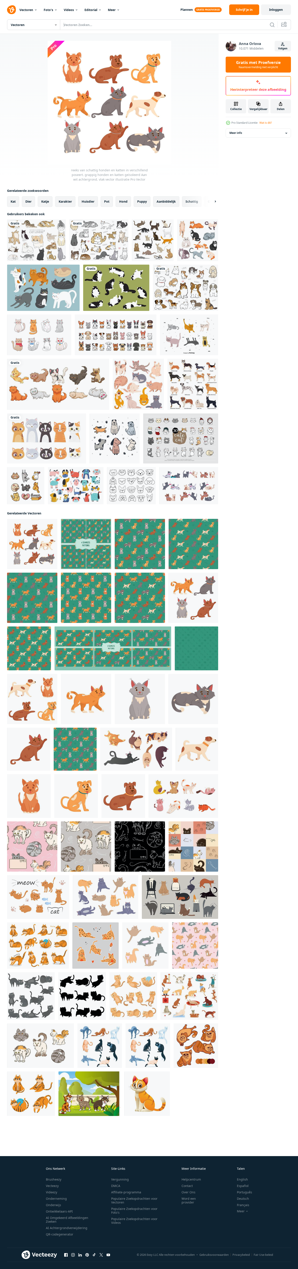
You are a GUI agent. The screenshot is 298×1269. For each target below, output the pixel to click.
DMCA (115, 1186)
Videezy (51, 1192)
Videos (69, 10)
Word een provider (189, 1200)
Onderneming (56, 1198)
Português (244, 1192)
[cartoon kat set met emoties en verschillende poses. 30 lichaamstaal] (180, 438)
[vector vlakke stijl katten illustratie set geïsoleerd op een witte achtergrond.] (36, 240)
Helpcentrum (191, 1179)
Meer (112, 10)
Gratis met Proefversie (258, 64)
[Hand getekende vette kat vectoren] (116, 288)
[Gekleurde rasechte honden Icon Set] (192, 384)
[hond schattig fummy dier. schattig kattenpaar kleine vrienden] (188, 485)
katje (45, 201)
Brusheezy (53, 1179)
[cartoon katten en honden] (115, 334)
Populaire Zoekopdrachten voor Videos (134, 1221)
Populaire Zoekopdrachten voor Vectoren (134, 1200)
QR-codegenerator (59, 1234)
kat (13, 201)
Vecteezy (52, 1186)
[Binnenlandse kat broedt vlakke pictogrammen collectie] (153, 240)
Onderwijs (53, 1205)
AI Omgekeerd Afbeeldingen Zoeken (67, 1220)
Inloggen (276, 9)
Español (243, 1186)
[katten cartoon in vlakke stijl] (133, 996)
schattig (192, 201)
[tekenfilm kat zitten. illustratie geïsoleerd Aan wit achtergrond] (147, 1093)
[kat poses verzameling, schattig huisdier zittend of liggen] (31, 1093)
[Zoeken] (272, 24)
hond (123, 201)
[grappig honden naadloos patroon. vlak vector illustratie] (29, 648)
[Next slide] (211, 201)
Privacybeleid (241, 1255)
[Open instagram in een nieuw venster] (73, 1255)
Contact (187, 1186)
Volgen (282, 48)
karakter (65, 201)
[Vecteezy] (11, 9)
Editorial (90, 10)
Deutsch (243, 1198)
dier (28, 201)
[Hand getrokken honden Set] (115, 438)
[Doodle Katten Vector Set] (189, 334)
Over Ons (188, 1192)
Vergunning (120, 1179)
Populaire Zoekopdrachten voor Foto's (134, 1211)
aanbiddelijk (166, 201)
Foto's (48, 10)
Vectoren (26, 10)
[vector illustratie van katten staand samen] (89, 1093)
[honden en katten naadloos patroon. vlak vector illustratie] (140, 544)
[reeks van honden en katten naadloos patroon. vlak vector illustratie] (86, 544)
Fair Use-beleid (263, 1255)
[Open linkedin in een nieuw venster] (80, 1255)
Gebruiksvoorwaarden (214, 1255)
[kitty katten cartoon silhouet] (82, 996)
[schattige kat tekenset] (43, 288)
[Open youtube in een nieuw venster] (108, 1255)
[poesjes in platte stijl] (31, 996)
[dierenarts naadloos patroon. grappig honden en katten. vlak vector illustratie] (196, 648)
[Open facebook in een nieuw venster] (66, 1255)
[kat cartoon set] (58, 384)
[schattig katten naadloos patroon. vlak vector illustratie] (75, 749)
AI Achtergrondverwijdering (66, 1228)
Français (243, 1205)
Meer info (235, 133)
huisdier (88, 201)
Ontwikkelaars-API (59, 1211)
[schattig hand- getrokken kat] (25, 485)
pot (106, 201)
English (242, 1179)
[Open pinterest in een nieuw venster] (87, 1255)
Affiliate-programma (126, 1192)
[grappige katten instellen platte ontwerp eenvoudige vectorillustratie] (138, 384)
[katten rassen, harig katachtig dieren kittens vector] (197, 240)
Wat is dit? (265, 123)
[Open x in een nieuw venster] (101, 1255)
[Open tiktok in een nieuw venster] (94, 1255)
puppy (142, 201)
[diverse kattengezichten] (46, 438)
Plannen (186, 9)
